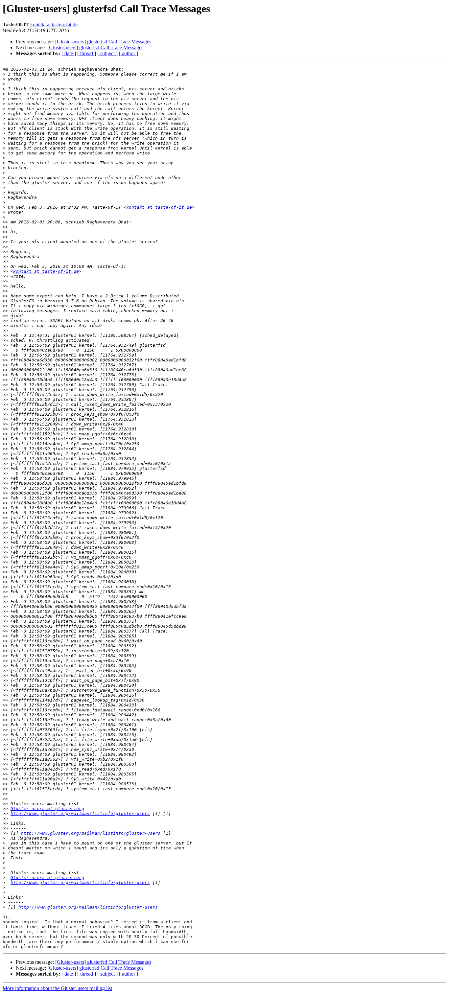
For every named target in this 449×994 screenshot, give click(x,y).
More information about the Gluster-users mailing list (57, 988)
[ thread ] (86, 53)
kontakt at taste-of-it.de (54, 24)
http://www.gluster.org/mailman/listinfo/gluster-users (80, 813)
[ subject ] (107, 53)
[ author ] (128, 53)
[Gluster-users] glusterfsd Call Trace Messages (103, 41)
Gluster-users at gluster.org (47, 808)
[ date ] (68, 53)
